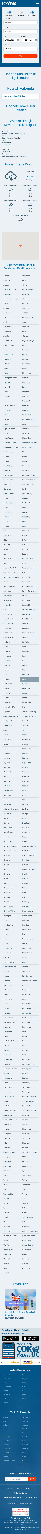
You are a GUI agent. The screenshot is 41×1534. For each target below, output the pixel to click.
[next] (36, 1308)
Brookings (25, 406)
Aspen (24, 331)
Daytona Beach (9, 503)
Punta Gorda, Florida (10, 1041)
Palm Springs (27, 976)
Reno (24, 1055)
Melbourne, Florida (28, 869)
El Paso (24, 540)
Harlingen (25, 651)
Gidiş (5, 36)
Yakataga (25, 1259)
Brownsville (7, 410)
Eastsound (26, 531)
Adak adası (26, 276)
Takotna (6, 1175)
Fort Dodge (26, 577)
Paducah (6, 976)
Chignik (6, 461)
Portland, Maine (9, 1022)
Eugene (25, 554)
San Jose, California (29, 1097)
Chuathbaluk (8, 466)
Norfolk (24, 944)
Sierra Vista (26, 582)
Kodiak (5, 777)
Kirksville (25, 767)
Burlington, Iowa (9, 424)
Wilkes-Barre (8, 1250)
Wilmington (7, 1254)
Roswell (6, 1073)
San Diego (26, 1092)
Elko (23, 545)
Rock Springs (27, 1069)
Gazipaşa (6, 1449)
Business (20, 15)
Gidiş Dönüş (32, 15)
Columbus (7, 484)
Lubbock (25, 837)
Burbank (6, 419)
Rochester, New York (29, 1064)
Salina (5, 1083)
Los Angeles (26, 832)
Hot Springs (7, 684)
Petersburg (26, 995)
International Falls (9, 707)
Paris (24, 1395)
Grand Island (8, 619)
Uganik (5, 1101)
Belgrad (25, 1379)
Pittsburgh (7, 1008)
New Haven (7, 930)
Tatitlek (24, 1180)
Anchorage (7, 313)
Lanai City (25, 790)
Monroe (6, 902)
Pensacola (26, 990)
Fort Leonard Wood (29, 586)
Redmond (6, 1055)
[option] (20, 1308)
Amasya (25, 1421)
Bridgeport (26, 401)
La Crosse (25, 781)
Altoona (25, 304)
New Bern (25, 925)
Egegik (24, 535)
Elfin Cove (7, 545)
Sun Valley (26, 642)
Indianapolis (26, 702)
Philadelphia (7, 999)
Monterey (25, 902)
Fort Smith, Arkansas (29, 591)
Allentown (25, 299)
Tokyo (5, 1403)
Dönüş (23, 36)
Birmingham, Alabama (11, 378)
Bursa (24, 1433)
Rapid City (25, 1046)
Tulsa (24, 1199)
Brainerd (25, 396)
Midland (25, 879)
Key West (6, 763)
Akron (24, 280)
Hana (24, 647)
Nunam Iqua (7, 953)
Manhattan (26, 851)
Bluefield (6, 387)
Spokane (25, 1148)
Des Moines (7, 512)
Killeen (5, 582)
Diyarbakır (7, 1441)
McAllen (6, 865)
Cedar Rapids (8, 438)
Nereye (6, 27)
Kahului (6, 735)
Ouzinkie (6, 971)
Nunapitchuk (27, 953)
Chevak (25, 452)
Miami (5, 879)
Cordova (25, 489)
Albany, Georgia (27, 290)
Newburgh (7, 939)
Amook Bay (26, 308)
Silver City (25, 1134)
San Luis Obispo (28, 1101)
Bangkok (25, 1375)
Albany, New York (9, 290)
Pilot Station (26, 1004)
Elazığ (24, 1441)
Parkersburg (7, 985)
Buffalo (6, 415)
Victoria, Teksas (27, 1217)
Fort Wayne (7, 596)
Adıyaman (25, 1417)
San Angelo (26, 1087)
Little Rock (26, 823)
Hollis (5, 675)
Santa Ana (7, 1106)
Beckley (25, 359)
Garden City (26, 605)
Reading (6, 1050)
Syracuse (25, 1171)
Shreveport (26, 1129)
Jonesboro (26, 726)
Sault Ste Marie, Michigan (11, 1120)
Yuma (5, 1268)
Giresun (25, 1449)
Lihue (24, 818)
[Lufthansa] (13, 1362)
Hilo (23, 670)
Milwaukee (26, 883)
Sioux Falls (26, 1138)
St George (7, 1162)
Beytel (5, 368)
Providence (7, 1032)
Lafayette (7, 786)
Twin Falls (25, 1203)
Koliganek (25, 777)
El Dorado (6, 540)
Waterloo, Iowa (8, 1231)
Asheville (25, 327)
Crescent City (27, 494)
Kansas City (26, 749)
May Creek (26, 860)
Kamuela (6, 749)
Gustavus (6, 642)
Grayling (25, 624)
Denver (25, 508)
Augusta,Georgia (28, 341)
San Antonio (7, 1092)
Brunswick (26, 410)
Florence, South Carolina (11, 577)
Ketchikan (25, 758)
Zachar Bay (26, 1268)
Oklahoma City (8, 962)
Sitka (5, 1143)
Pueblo (5, 1036)
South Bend (7, 1148)
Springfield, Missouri (29, 1152)
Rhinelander (7, 1059)
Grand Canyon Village (11, 573)
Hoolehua (6, 753)
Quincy (24, 1041)
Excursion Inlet (27, 559)
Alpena (5, 304)
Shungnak (7, 1134)
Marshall (6, 855)
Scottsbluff (7, 1124)
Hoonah (25, 679)
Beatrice (25, 355)
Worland (25, 1254)
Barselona (7, 1379)
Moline (24, 897)
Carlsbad (25, 429)
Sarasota (25, 1115)
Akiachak (6, 280)
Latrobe (25, 804)
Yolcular (6, 45)
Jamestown (26, 721)
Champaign (26, 438)
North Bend (7, 948)
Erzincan (6, 1445)
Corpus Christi (8, 494)
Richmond (26, 1059)
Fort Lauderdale (9, 586)
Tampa (5, 1180)
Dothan (6, 521)
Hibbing (6, 670)
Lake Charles (8, 790)
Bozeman (25, 392)
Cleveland (25, 470)
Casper (6, 433)
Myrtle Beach (27, 916)
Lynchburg (7, 842)
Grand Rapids (8, 624)
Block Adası (7, 382)
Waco (5, 1222)
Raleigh (6, 1046)
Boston (6, 392)
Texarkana (26, 1185)
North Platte (26, 948)
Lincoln (6, 823)
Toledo (24, 1189)
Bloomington (26, 382)
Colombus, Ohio (27, 484)
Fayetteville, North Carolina (11, 568)
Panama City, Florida (29, 981)
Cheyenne (7, 457)
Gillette (6, 610)
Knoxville (25, 772)
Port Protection (8, 1018)
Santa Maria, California (11, 1111)
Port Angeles (26, 1013)
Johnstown (7, 726)
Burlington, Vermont (29, 419)
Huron (24, 693)
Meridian (25, 874)
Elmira (5, 549)
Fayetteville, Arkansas (30, 568)
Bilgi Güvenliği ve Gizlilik (12, 1497)
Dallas (5, 498)
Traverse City (8, 1194)
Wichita (6, 1245)
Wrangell (6, 1259)
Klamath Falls (8, 772)
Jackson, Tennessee (29, 716)
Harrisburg (7, 656)
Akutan (6, 285)
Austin (24, 345)
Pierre (5, 1004)
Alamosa (25, 285)
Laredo (24, 800)
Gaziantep (26, 1445)
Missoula (6, 893)
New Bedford (8, 925)
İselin (24, 934)
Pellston (6, 990)
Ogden (24, 957)
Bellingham (26, 364)
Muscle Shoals (27, 911)
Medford (6, 869)
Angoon (25, 313)
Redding (25, 1050)
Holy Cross (26, 675)
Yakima (6, 1264)
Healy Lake (7, 665)
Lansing (25, 795)
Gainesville (7, 605)
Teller (5, 1185)
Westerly (6, 1240)
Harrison (25, 656)
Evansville (7, 559)
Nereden (6, 18)
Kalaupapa (26, 739)
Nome (5, 944)
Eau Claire (7, 535)
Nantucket (7, 920)
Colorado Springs (28, 475)
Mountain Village (9, 911)
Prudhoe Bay (27, 503)
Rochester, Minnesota (11, 1069)
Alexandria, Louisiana (11, 299)
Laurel (24, 661)
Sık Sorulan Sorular (20, 1493)
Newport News (27, 939)
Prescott (6, 1027)
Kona (24, 735)
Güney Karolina (8, 480)
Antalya (25, 1425)
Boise (24, 387)
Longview (25, 828)
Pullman (25, 1036)
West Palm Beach (28, 1236)
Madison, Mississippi (10, 846)
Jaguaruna (7, 712)
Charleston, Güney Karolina (11, 443)
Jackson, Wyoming (29, 712)
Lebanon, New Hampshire (11, 809)
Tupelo (5, 1203)
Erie (4, 554)
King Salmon (26, 763)
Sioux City (7, 1138)
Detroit (24, 512)
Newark (6, 1273)
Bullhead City (27, 415)
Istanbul (6, 1457)
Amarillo (6, 308)
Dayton (25, 498)
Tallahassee (26, 1175)
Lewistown (7, 814)
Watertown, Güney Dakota (11, 1236)
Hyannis (6, 698)
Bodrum (6, 1433)
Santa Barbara (27, 1106)
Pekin (5, 1399)
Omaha (24, 962)
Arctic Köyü (7, 327)
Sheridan (6, 1129)
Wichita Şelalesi (27, 1245)
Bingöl (24, 1429)
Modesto (6, 897)
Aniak (5, 317)
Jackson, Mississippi (10, 716)
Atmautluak (7, 341)
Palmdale (6, 981)
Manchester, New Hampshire (11, 851)
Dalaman (6, 1437)
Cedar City (26, 433)
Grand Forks (26, 614)
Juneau (25, 730)
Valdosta (25, 1213)
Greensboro (7, 633)
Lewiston (25, 809)
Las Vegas (7, 804)
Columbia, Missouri (29, 480)
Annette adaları (27, 317)
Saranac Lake (8, 1115)
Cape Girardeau (9, 429)
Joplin (5, 730)
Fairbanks (6, 563)
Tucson (6, 1199)
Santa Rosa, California (30, 1111)
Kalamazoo (7, 739)
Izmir (24, 1457)
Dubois (24, 521)
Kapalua (25, 786)
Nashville (25, 920)
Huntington (26, 688)
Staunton (6, 1171)
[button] (20, 246)
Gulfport (25, 637)
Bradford (6, 396)
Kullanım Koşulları (31, 1497)
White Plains (26, 1240)
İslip (23, 707)
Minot (24, 888)
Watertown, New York (30, 1231)
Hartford (6, 661)
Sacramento (7, 1078)
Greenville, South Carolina (30, 633)
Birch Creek (26, 373)
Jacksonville (8, 721)
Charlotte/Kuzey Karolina (11, 447)
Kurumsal (10, 1488)
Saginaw (25, 1078)
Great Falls (7, 628)
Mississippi (7, 489)
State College (27, 1166)
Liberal (5, 818)
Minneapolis (7, 888)
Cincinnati (25, 466)
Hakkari (6, 1453)
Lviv (23, 1391)
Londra (6, 1391)
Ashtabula (7, 331)
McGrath (25, 865)
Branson (6, 401)
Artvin (5, 1429)
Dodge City (26, 517)
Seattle (24, 1124)
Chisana (25, 461)
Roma (24, 1399)
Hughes (6, 688)
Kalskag (25, 744)
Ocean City (26, 1083)
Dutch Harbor (27, 1208)
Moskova (6, 1395)
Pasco (24, 985)
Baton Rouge (8, 355)
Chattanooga (8, 452)
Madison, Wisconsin (29, 846)
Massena (6, 860)
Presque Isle (26, 1027)
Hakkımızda (30, 1488)
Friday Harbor (8, 600)
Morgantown (26, 906)
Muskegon (7, 916)
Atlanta (6, 336)
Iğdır (23, 1453)
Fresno (24, 596)
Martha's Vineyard (28, 855)
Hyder (24, 698)
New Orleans (26, 930)
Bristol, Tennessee (10, 406)
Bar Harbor (26, 350)
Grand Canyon (8, 614)
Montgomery (8, 906)
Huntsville (7, 693)
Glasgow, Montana (28, 610)
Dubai (24, 1383)
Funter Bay (26, 600)
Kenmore (6, 758)
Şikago (24, 457)
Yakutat (25, 1264)
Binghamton (7, 373)
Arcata (24, 322)
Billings (24, 368)
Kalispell (6, 744)
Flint (23, 573)
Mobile (24, 893)
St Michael (7, 1166)
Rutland (25, 1073)
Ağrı (4, 1421)
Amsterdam (7, 1375)
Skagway (25, 1143)
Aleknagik (25, 294)
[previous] (4, 1308)
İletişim (19, 1488)
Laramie (6, 800)
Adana (5, 1417)
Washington (26, 1226)
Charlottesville (27, 447)
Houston (25, 684)
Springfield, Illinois (9, 1152)
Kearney (25, 753)
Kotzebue (6, 781)
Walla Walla (7, 1226)
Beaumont (7, 359)
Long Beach (7, 828)
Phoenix (25, 999)
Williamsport (26, 1250)
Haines (5, 647)
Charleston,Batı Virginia (30, 443)
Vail (4, 531)
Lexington (25, 814)
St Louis (25, 1162)
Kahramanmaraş (9, 1461)
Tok (4, 1189)
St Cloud (25, 1157)
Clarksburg (7, 470)
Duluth (24, 526)
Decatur (6, 508)
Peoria (5, 995)
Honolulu (6, 679)
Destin (5, 1217)
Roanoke (6, 1064)
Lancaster (7, 795)
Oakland (6, 957)
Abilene (6, 276)
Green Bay (26, 628)
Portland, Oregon (28, 1018)
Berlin (5, 1383)
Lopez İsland (8, 832)
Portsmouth (26, 1022)
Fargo (24, 563)
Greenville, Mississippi (11, 637)
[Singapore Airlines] (27, 1362)
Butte (24, 424)
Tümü (21, 1407)
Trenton (25, 1194)
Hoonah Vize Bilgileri (14, 96)
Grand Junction (27, 619)
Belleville (6, 364)
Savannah (26, 1120)
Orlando (25, 967)
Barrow (6, 1213)
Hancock (6, 651)
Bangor (6, 350)
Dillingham (7, 517)
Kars (23, 1461)
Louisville (6, 837)
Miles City (6, 883)
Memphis (6, 874)
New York (6, 934)
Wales (24, 1222)
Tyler (5, 1208)
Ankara (6, 1425)
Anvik (5, 322)
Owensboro (26, 971)
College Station (8, 475)
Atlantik (25, 336)
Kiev (23, 1387)
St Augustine (8, 1157)
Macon (24, 842)
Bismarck (25, 378)
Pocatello (6, 1013)
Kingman (6, 767)
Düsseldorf (7, 1387)
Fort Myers (7, 591)
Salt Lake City (8, 1087)
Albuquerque (8, 294)
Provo (24, 1032)
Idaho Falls (7, 702)
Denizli (24, 1437)
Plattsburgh (26, 1008)
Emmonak (25, 549)
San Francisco (8, 1097)
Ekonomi (9, 15)
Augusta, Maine (8, 345)
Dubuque (6, 526)
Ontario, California (9, 967)
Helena (24, 665)
